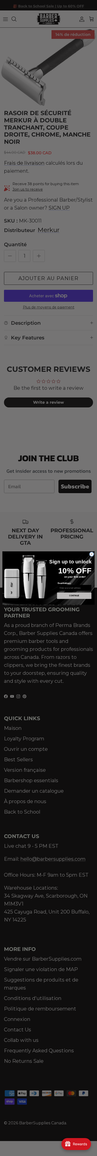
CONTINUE (74, 596)
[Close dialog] (92, 554)
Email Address (64, 583)
